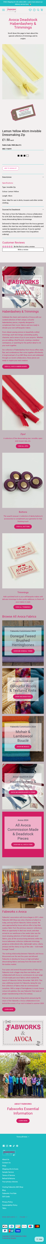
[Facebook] (4, 1146)
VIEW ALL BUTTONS (23, 526)
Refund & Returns (8, 1178)
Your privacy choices (10, 1182)
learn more (8, 1009)
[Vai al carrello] (42, 10)
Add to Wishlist (10, 168)
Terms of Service (8, 1175)
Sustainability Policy (9, 1205)
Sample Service (8, 1172)
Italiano (22, 1217)
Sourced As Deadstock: (11, 210)
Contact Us (6, 1163)
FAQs (4, 1166)
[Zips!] (23, 402)
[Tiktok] (14, 1146)
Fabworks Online (20, 1236)
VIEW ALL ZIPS (23, 446)
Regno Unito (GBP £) (8, 1217)
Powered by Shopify (9, 1238)
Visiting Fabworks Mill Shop (12, 1187)
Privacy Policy (7, 1202)
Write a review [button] (23, 250)
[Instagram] (7, 1146)
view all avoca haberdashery (15, 366)
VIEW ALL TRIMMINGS (23, 607)
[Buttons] (23, 480)
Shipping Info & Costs (10, 1169)
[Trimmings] (23, 560)
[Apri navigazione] (3, 10)
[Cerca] (38, 10)
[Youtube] (10, 1146)
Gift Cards (6, 1197)
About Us (5, 1159)
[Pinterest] (17, 1146)
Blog (4, 1190)
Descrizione (6, 177)
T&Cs (4, 1208)
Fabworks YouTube (9, 1193)
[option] (23, 71)
